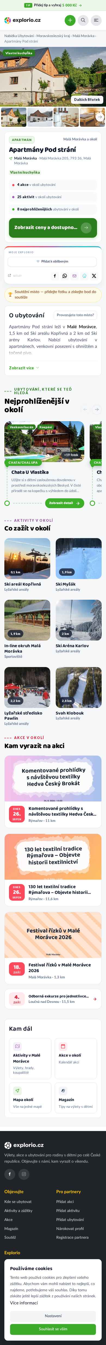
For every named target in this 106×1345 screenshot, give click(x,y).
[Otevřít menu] (96, 20)
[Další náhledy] (100, 117)
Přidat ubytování (70, 1220)
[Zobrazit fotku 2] (40, 117)
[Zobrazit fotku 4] (92, 117)
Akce (8, 1220)
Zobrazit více (21, 368)
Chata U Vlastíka (29, 472)
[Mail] (74, 276)
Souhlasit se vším (53, 1329)
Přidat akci (65, 1202)
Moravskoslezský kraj (53, 36)
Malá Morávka (83, 36)
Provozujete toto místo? (75, 315)
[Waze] (84, 276)
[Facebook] (9, 1174)
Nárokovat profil (70, 1229)
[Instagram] (23, 1174)
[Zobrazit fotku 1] (13, 117)
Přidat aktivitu (68, 1211)
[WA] (64, 276)
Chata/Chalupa (23, 462)
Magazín (11, 1229)
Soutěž (10, 1238)
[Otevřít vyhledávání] (83, 20)
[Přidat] (70, 20)
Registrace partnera (72, 1238)
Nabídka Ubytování (19, 36)
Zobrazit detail (61, 503)
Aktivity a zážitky (18, 1211)
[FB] (55, 276)
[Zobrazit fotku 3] (66, 117)
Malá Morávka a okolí (80, 139)
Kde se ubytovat (18, 1202)
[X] (94, 276)
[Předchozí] (85, 410)
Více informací (24, 1303)
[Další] (97, 410)
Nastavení (53, 1316)
